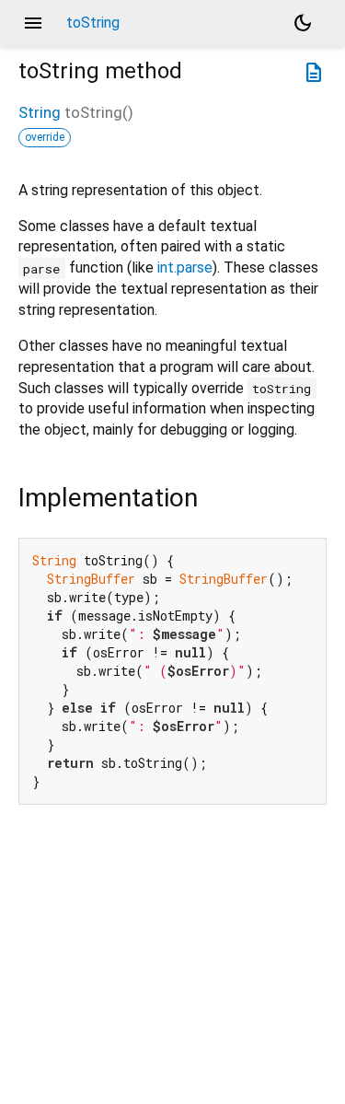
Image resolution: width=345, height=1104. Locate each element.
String (39, 112)
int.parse (185, 267)
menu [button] (33, 23)
